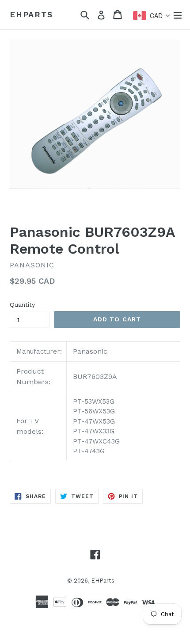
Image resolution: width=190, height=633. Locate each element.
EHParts (31, 14)
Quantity (22, 304)
